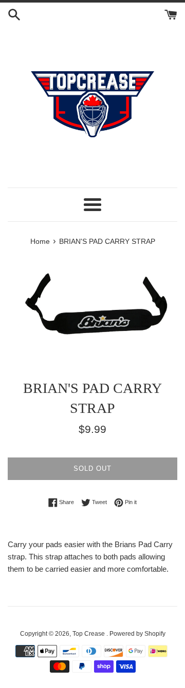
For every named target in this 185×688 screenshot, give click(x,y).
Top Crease (89, 633)
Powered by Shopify (137, 633)
